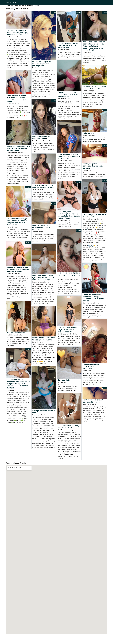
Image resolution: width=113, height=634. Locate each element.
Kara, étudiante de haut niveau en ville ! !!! (42, 138)
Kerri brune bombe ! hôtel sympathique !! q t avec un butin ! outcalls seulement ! (43, 278)
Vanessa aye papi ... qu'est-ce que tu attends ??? (94, 87)
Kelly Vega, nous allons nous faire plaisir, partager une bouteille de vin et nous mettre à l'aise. (69, 215)
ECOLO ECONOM (11, 2)
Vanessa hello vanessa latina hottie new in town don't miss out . (68, 94)
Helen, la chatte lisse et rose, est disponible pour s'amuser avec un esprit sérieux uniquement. (17, 98)
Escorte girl (9, 5)
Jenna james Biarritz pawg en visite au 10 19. (68, 427)
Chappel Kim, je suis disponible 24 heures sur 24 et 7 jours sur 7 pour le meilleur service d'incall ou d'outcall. (18, 384)
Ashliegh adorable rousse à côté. (43, 412)
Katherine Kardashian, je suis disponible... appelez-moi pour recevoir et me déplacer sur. (17, 222)
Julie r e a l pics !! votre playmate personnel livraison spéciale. (67, 330)
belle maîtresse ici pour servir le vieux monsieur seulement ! (42, 227)
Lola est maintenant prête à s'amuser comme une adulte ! (69, 275)
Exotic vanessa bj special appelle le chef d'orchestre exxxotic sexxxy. (69, 156)
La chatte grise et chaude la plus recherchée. (94, 216)
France (16, 5)
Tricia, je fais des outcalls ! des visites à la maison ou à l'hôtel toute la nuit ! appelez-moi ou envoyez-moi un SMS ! (94, 46)
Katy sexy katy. (64, 380)
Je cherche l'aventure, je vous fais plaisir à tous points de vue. (68, 45)
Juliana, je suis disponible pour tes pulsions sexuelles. (43, 186)
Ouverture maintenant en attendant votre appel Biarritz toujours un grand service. (93, 298)
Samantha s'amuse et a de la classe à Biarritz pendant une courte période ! (18, 269)
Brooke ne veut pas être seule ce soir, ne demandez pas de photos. (43, 64)
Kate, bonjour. (88, 133)
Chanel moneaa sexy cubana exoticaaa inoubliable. (91, 366)
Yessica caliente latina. (16, 333)
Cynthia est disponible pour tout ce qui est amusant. (43, 339)
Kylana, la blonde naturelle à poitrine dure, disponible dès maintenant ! (18, 148)
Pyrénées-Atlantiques (26, 5)
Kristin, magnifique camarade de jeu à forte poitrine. (93, 166)
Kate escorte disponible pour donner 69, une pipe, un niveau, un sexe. (17, 32)
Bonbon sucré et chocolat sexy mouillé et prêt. (93, 401)
